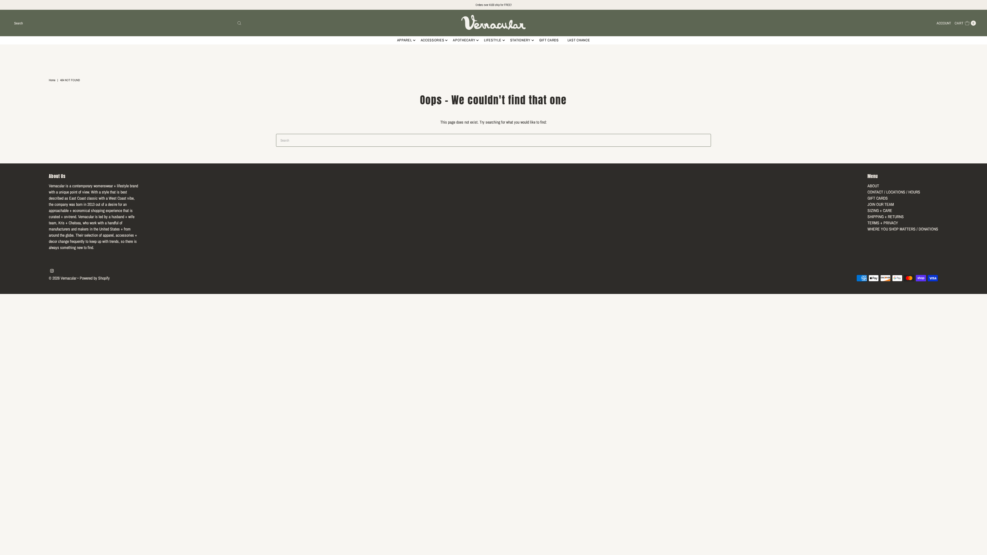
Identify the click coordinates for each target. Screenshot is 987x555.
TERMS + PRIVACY (882, 223)
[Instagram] (52, 271)
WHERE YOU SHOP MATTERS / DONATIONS (902, 229)
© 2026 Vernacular (62, 278)
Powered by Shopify (95, 278)
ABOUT (873, 186)
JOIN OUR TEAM (880, 204)
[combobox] (128, 23)
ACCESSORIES (432, 40)
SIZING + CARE (879, 210)
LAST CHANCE (579, 40)
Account (944, 23)
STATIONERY (520, 40)
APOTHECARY (464, 40)
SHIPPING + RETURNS (885, 216)
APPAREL (404, 40)
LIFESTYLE (492, 40)
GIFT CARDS (549, 40)
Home (52, 80)
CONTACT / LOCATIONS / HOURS (893, 192)
